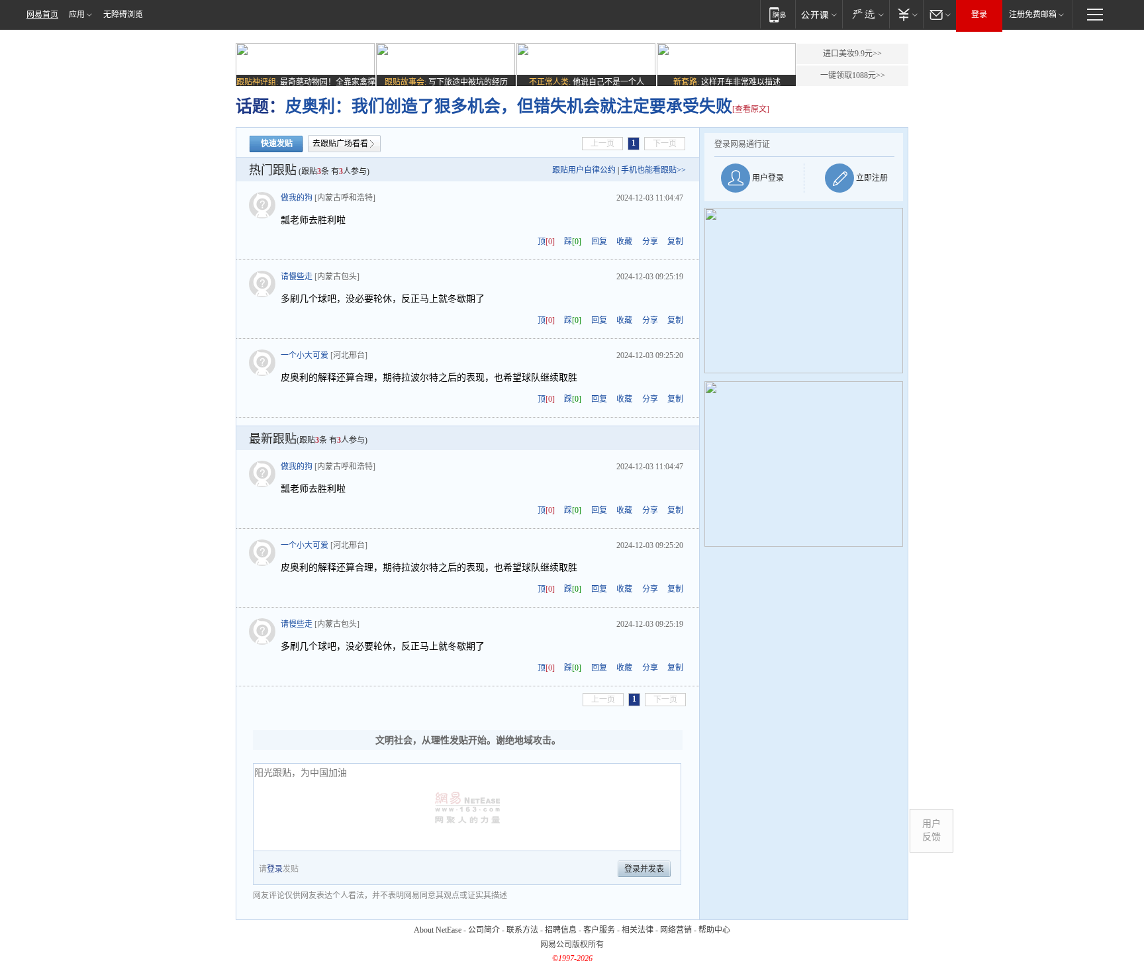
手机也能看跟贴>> (653, 170)
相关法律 (637, 930)
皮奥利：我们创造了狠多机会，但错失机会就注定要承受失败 (508, 106)
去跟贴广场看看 (340, 143)
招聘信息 (561, 930)
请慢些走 (296, 276)
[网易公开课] (818, 14)
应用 (77, 14)
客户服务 (599, 930)
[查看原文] (750, 109)
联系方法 (522, 930)
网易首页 (42, 14)
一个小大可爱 (304, 355)
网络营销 (676, 930)
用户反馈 (931, 830)
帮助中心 (714, 930)
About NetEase (437, 930)
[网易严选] (865, 14)
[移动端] (777, 14)
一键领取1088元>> (852, 75)
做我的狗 (296, 198)
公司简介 (484, 930)
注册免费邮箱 (1033, 14)
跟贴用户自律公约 (584, 170)
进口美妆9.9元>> (852, 53)
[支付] (906, 14)
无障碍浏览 (123, 14)
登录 (979, 14)
